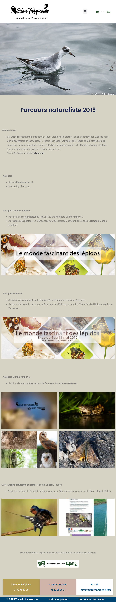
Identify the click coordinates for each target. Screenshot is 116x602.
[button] (85, 11)
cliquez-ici (39, 153)
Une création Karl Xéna (91, 599)
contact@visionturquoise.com (96, 589)
